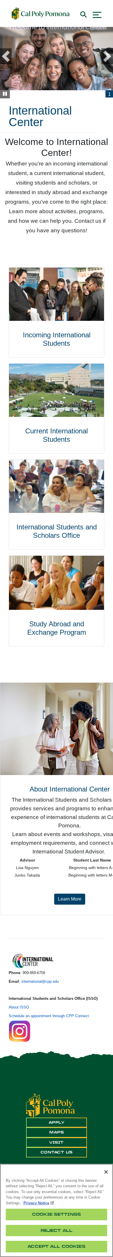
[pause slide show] (5, 94)
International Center (40, 116)
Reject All (56, 1230)
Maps (56, 1132)
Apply (57, 1122)
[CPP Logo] (50, 1105)
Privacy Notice (36, 1203)
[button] (10, 56)
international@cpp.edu (40, 981)
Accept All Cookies (56, 1246)
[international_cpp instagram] (19, 1030)
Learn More (71, 898)
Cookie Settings (56, 1214)
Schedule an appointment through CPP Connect (49, 1016)
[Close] (106, 1172)
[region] (56, 1210)
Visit (56, 1142)
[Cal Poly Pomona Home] (41, 13)
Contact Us (57, 1152)
